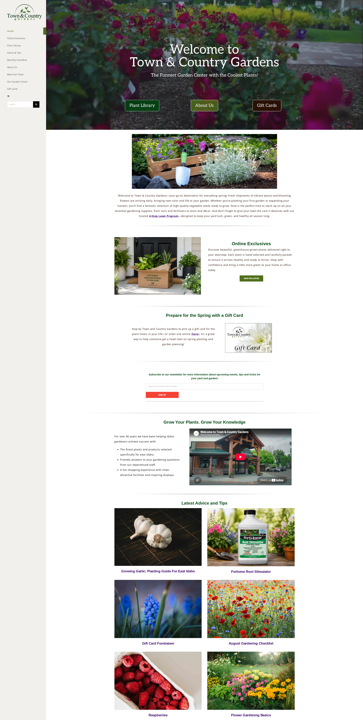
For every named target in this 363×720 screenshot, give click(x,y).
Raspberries (158, 715)
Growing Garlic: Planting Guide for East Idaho (158, 571)
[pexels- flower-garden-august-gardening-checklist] (251, 580)
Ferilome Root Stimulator (251, 572)
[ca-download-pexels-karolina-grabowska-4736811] (158, 652)
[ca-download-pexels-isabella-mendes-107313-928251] (158, 509)
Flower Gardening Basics (251, 715)
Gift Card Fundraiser (158, 643)
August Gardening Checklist (251, 643)
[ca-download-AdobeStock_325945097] (251, 652)
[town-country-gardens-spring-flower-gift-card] (158, 580)
